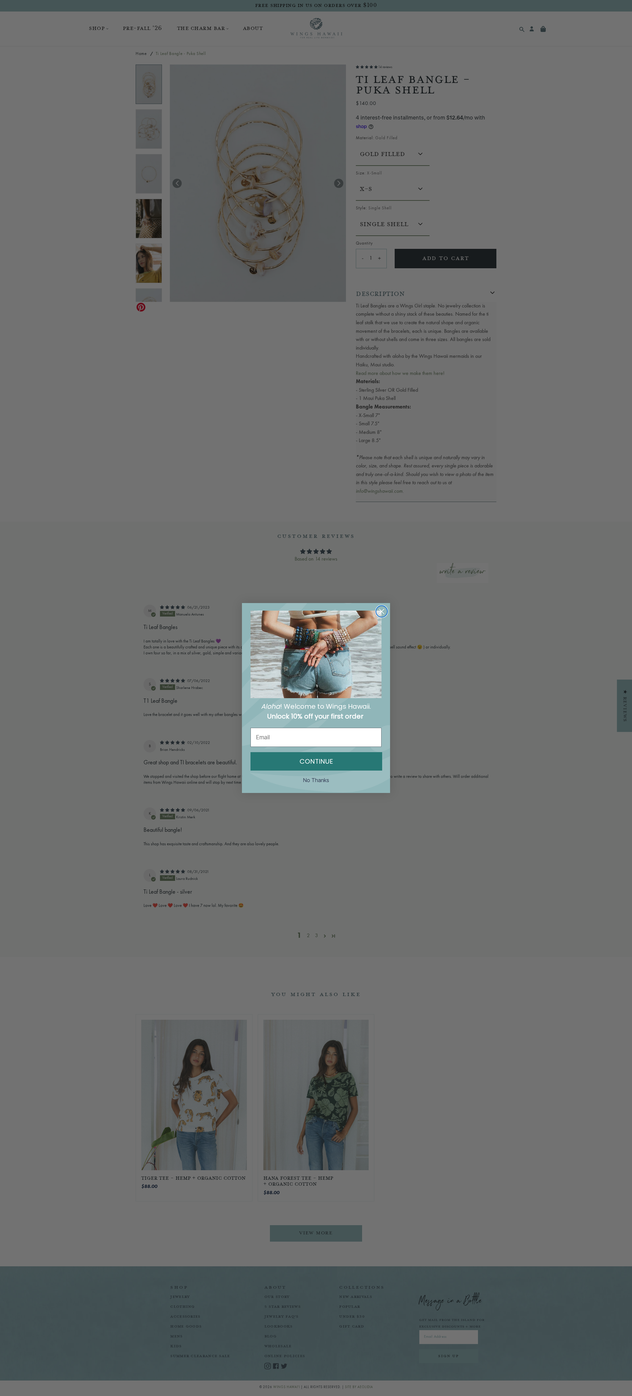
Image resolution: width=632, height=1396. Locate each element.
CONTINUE (316, 761)
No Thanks (316, 780)
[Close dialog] (381, 611)
